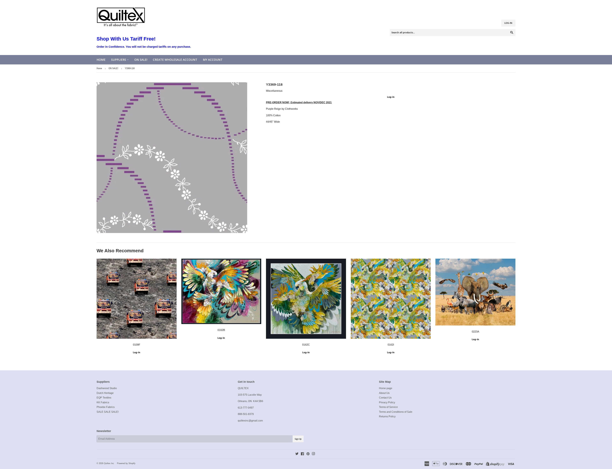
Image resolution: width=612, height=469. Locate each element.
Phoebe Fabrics (106, 407)
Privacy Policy (387, 402)
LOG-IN (508, 22)
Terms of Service (388, 407)
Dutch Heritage (105, 393)
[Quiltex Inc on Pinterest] (308, 454)
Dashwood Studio (107, 388)
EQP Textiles (104, 397)
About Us (384, 393)
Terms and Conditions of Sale (395, 411)
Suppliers (119, 60)
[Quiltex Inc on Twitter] (297, 454)
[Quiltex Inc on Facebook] (302, 454)
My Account (212, 60)
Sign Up (298, 439)
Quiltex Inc (109, 463)
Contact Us (385, 397)
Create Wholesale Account (175, 60)
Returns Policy (387, 416)
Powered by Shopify (126, 463)
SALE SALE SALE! (108, 411)
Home (101, 60)
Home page (385, 388)
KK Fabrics (103, 402)
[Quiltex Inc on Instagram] (313, 454)
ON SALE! (140, 60)
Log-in (390, 97)
